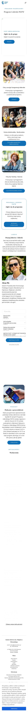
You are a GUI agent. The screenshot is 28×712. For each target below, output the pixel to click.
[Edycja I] (13, 317)
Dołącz (14, 99)
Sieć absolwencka (14, 667)
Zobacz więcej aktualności (14, 624)
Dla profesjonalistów (14, 190)
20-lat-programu (14, 661)
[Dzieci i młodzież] (13, 329)
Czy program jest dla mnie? (14, 676)
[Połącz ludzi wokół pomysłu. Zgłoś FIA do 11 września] (14, 512)
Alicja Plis (5, 283)
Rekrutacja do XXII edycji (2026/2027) (13, 674)
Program (14, 660)
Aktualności (14, 668)
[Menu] (25, 3)
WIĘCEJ (9, 41)
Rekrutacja (14, 664)
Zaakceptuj (14, 708)
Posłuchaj (14, 442)
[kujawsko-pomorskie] (13, 323)
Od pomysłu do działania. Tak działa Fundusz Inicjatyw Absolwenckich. (13, 572)
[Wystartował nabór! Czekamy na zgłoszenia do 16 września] (14, 471)
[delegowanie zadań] (13, 335)
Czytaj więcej (8, 500)
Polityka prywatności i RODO (14, 679)
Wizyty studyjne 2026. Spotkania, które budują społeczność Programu (11, 612)
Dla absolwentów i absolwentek (14, 143)
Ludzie (14, 662)
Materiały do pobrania (14, 665)
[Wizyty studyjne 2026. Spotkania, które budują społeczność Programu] (14, 598)
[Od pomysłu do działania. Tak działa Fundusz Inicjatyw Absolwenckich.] (14, 557)
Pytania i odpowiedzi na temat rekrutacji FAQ (14, 677)
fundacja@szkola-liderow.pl (15, 645)
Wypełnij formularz (14, 224)
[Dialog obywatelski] (13, 327)
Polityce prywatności (8, 704)
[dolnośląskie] (13, 321)
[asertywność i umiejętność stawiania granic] (13, 333)
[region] (14, 697)
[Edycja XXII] (13, 316)
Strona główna (14, 658)
